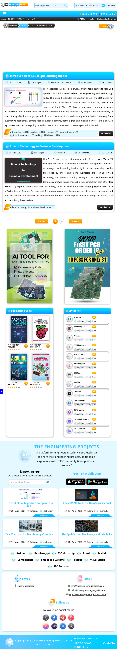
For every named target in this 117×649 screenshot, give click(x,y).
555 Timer (78, 373)
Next (74, 221)
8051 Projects (79, 364)
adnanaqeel (36, 82)
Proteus (77, 336)
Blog (24, 26)
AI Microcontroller (87, 19)
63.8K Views (107, 82)
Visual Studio (79, 354)
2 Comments (83, 152)
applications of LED (69, 132)
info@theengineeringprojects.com (87, 585)
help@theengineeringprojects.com (88, 590)
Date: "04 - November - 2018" (42, 26)
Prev (42, 221)
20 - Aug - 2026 (18, 511)
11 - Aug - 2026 (18, 542)
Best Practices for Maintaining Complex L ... (30, 535)
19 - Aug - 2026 (75, 511)
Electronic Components (61, 82)
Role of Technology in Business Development (40, 146)
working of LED (38, 132)
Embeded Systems (81, 419)
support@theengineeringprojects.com (87, 594)
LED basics (49, 135)
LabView (77, 391)
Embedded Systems (52, 559)
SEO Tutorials (79, 428)
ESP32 (13, 19)
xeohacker (48, 511)
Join (112, 5)
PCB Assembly (108, 14)
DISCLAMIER (109, 642)
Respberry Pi (79, 326)
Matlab (77, 382)
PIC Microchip (80, 345)
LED (58, 135)
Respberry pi (42, 553)
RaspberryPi (5, 19)
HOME (14, 26)
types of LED (52, 132)
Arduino (26, 19)
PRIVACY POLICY (82, 642)
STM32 (19, 19)
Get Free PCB (88, 14)
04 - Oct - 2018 (15, 82)
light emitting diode (19, 135)
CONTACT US (81, 646)
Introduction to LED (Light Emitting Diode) (38, 76)
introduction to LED (19, 132)
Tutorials (61, 152)
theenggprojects (26, 585)
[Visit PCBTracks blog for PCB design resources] (87, 302)
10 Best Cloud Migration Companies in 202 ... (30, 504)
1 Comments (86, 82)
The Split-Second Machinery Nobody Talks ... (87, 535)
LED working (36, 135)
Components (79, 401)
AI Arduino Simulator (107, 19)
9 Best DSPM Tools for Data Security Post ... (87, 504)
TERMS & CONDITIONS (86, 638)
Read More (106, 133)
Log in (107, 5)
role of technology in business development (31, 207)
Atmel (86, 553)
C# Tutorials (79, 410)
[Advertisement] (58, 50)
